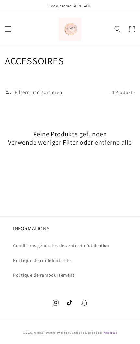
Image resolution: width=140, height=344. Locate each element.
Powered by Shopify (57, 332)
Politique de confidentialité (42, 260)
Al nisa (38, 332)
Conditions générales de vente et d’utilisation (61, 245)
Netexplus (110, 332)
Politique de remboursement (44, 275)
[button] (8, 29)
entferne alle (113, 142)
